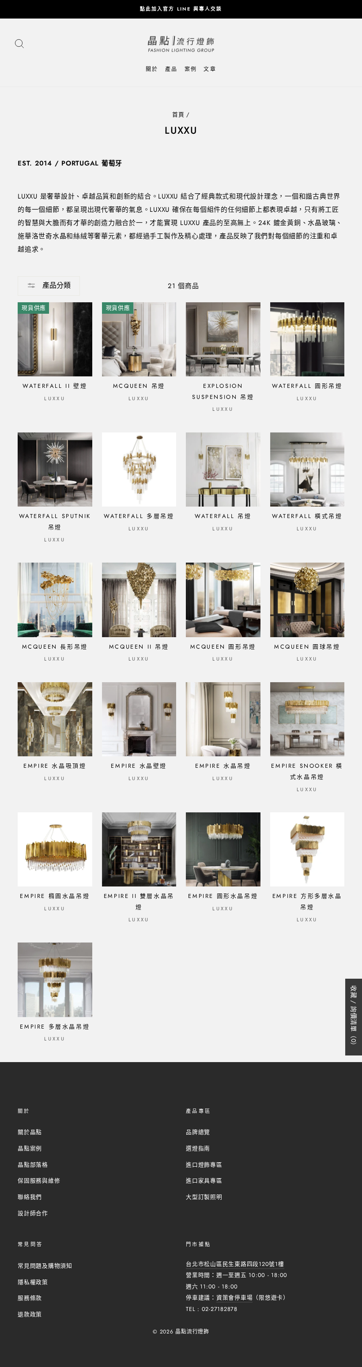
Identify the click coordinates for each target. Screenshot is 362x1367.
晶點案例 (30, 1148)
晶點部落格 (33, 1164)
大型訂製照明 (204, 1197)
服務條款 (30, 1298)
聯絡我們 (30, 1197)
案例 (191, 69)
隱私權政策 (33, 1282)
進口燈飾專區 (204, 1164)
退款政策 (30, 1314)
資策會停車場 (234, 1297)
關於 (152, 69)
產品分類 (55, 285)
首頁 (178, 114)
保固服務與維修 (39, 1180)
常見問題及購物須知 (45, 1266)
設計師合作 (33, 1213)
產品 (171, 69)
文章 (210, 69)
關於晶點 (30, 1132)
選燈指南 (198, 1148)
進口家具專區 (204, 1180)
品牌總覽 (198, 1132)
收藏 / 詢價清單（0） (353, 1017)
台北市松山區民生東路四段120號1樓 (235, 1264)
